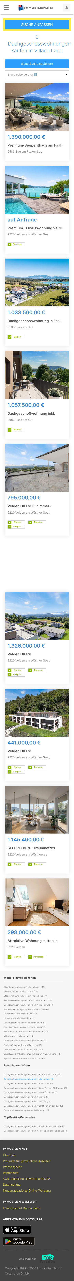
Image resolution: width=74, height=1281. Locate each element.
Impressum (10, 1173)
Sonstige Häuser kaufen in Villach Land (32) (24, 1027)
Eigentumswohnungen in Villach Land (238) (24, 987)
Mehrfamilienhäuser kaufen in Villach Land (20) (26, 1031)
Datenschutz (12, 1184)
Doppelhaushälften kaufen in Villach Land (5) (25, 1040)
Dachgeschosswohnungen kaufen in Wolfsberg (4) (27, 1101)
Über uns (9, 1155)
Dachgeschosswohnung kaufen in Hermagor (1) (26, 1110)
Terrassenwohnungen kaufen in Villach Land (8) (26, 1009)
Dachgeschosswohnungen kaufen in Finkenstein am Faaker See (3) (35, 1131)
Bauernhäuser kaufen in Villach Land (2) (23, 1045)
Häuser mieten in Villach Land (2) (19, 1018)
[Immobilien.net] (36, 8)
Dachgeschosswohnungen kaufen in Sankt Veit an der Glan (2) (33, 1106)
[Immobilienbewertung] (45, 1259)
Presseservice (12, 1167)
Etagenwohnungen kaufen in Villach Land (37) (26, 996)
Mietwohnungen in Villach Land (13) (21, 991)
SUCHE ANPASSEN (37, 25)
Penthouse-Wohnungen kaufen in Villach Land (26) (28, 1000)
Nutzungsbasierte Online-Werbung (27, 1190)
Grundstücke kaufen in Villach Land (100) (23, 1049)
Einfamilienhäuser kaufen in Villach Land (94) (25, 1022)
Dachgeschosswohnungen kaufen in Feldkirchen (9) (28, 1083)
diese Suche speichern (37, 64)
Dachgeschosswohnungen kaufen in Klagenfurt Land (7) (30, 1092)
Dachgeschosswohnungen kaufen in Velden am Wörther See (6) (34, 1126)
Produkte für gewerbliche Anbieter (26, 1161)
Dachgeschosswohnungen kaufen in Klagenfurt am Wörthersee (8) (35, 1088)
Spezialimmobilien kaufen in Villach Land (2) (24, 1058)
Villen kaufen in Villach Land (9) (19, 1036)
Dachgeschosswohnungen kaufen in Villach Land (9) (28, 1005)
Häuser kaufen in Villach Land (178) (20, 1013)
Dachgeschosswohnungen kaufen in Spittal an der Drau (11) (32, 1074)
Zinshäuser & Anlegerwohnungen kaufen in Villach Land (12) (32, 1054)
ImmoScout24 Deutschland (21, 1208)
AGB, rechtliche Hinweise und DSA (26, 1179)
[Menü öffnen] (6, 7)
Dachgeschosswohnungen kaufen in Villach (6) (26, 1097)
